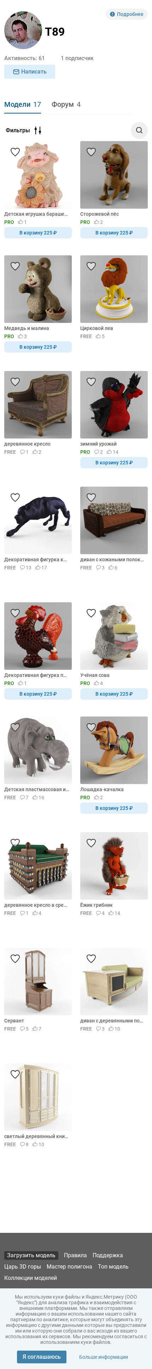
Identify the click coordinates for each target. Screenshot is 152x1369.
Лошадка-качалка (102, 789)
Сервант (14, 1020)
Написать (34, 71)
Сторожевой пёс (99, 214)
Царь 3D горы (22, 1266)
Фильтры (18, 130)
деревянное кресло (27, 444)
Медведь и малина (26, 328)
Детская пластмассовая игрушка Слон (36, 789)
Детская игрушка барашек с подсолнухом (36, 214)
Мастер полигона (69, 1266)
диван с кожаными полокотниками (112, 559)
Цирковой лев (96, 328)
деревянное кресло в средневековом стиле (36, 905)
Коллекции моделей (30, 1278)
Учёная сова (95, 675)
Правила (75, 1255)
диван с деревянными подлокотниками (112, 1020)
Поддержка (108, 1255)
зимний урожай (98, 444)
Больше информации (103, 1357)
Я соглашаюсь (42, 1356)
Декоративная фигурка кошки (36, 559)
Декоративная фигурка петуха (36, 675)
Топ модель (113, 1266)
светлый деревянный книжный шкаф (36, 1136)
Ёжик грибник (96, 905)
